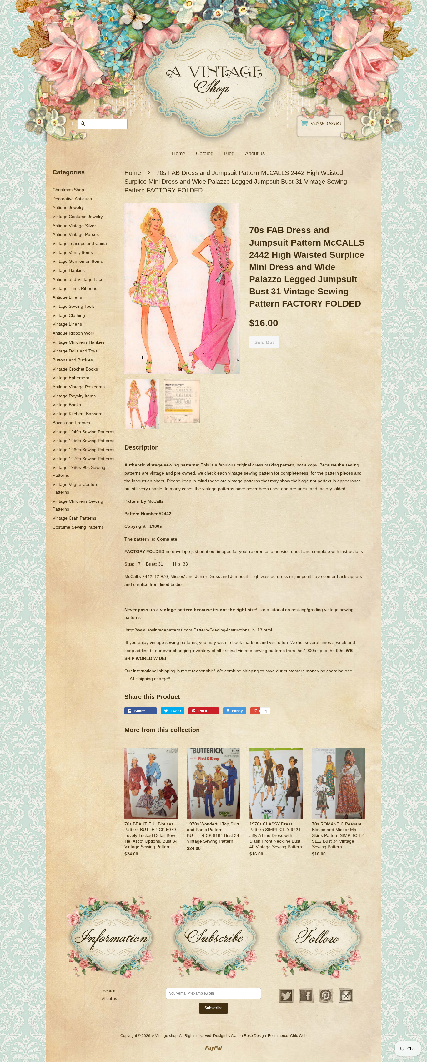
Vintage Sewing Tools (74, 306)
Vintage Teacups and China (80, 243)
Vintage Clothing (69, 315)
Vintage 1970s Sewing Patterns (83, 458)
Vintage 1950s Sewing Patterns (83, 440)
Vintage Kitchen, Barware (78, 413)
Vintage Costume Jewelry (78, 216)
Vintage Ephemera (71, 377)
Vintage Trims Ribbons (75, 288)
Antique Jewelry (68, 207)
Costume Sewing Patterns (78, 527)
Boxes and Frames (71, 422)
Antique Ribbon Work (73, 333)
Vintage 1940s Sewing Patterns (83, 431)
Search (109, 991)
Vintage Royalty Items (74, 395)
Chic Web (298, 1036)
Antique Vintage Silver (74, 225)
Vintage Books (67, 404)
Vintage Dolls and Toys (75, 350)
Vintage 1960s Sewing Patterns (83, 449)
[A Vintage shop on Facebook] (306, 1002)
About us (255, 153)
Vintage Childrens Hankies (79, 342)
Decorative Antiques (72, 198)
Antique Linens (67, 297)
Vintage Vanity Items (73, 252)
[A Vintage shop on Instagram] (346, 1002)
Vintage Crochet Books (75, 368)
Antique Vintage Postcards (79, 386)
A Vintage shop (165, 1036)
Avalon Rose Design (248, 1036)
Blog (229, 153)
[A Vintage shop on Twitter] (286, 1002)
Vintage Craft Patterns (74, 518)
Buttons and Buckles (73, 359)
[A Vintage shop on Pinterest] (326, 1002)
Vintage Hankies (69, 270)
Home (178, 153)
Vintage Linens (67, 324)
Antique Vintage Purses (76, 234)
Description (141, 447)
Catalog (205, 153)
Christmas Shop (68, 189)
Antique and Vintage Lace (78, 279)
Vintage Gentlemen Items (78, 261)
